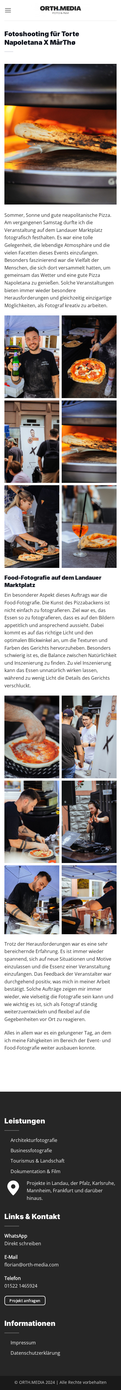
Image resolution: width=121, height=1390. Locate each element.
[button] (7, 10)
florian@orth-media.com (31, 1264)
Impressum (23, 1342)
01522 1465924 (20, 1286)
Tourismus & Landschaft (38, 1161)
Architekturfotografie (34, 1140)
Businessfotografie (31, 1150)
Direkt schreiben (22, 1243)
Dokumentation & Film (35, 1171)
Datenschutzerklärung (35, 1353)
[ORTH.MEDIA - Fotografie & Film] (60, 10)
